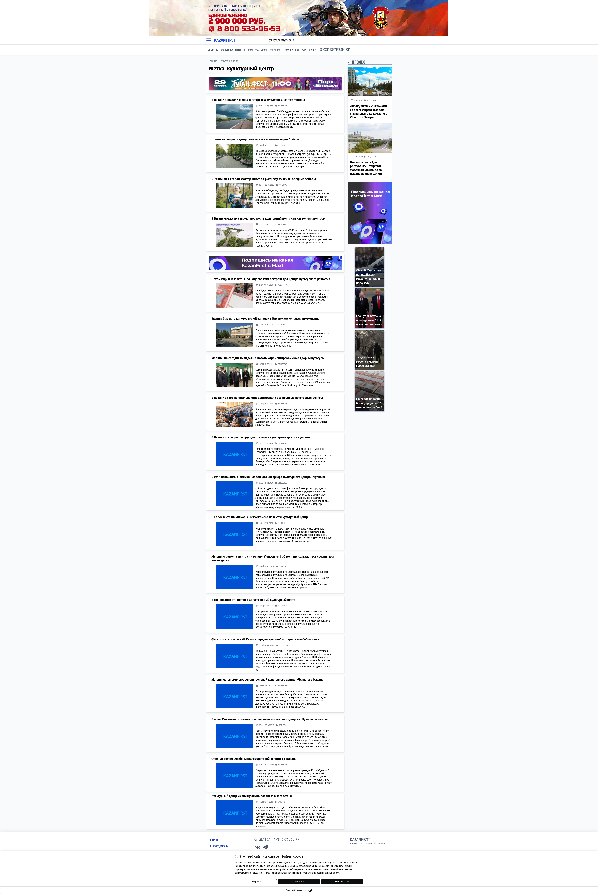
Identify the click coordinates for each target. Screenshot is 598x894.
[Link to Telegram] (265, 847)
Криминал (275, 49)
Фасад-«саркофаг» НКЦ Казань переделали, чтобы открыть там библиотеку (265, 639)
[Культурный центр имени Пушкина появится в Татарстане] (234, 812)
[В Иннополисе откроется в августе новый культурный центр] (234, 616)
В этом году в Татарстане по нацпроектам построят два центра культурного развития (270, 279)
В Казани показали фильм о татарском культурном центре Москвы (258, 100)
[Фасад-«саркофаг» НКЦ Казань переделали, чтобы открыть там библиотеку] (234, 656)
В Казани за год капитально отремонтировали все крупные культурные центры (267, 398)
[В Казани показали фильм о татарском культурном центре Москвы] (234, 116)
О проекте (215, 840)
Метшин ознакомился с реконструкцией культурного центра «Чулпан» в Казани (267, 679)
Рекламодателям (219, 846)
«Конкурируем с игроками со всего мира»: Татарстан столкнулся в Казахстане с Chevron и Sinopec (368, 111)
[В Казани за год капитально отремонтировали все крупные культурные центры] (234, 414)
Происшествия (291, 49)
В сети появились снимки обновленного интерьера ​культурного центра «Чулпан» (268, 477)
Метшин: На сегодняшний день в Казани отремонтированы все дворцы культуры (268, 358)
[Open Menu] (208, 40)
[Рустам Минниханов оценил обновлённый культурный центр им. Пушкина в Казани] (234, 736)
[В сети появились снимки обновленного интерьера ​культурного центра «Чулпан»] (234, 493)
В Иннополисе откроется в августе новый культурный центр (253, 600)
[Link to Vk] (257, 847)
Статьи (312, 49)
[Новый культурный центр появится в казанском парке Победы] (234, 156)
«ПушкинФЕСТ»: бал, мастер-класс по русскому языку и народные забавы (263, 179)
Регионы (282, 224)
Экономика (227, 49)
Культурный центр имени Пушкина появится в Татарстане (251, 796)
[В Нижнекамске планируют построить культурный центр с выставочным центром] (234, 235)
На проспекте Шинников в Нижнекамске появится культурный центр (259, 517)
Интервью (240, 49)
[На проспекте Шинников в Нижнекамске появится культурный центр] (234, 534)
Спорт (264, 49)
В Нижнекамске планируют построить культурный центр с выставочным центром (268, 218)
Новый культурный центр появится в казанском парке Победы (255, 139)
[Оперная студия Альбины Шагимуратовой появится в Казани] (234, 775)
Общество (213, 49)
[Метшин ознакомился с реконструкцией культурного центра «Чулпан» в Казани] (234, 696)
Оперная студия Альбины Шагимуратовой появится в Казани (253, 759)
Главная (213, 61)
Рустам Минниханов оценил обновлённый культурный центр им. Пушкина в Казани (269, 719)
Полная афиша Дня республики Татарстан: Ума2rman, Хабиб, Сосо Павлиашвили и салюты (366, 168)
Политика (253, 49)
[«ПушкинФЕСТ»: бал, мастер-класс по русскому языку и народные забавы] (234, 195)
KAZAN (224, 40)
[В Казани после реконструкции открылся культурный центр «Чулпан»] (234, 454)
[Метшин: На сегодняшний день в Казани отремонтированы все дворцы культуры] (234, 375)
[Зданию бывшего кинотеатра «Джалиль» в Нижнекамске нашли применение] (234, 335)
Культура (283, 185)
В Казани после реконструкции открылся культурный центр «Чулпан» (260, 437)
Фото (303, 49)
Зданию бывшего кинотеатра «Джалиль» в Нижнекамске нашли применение (265, 318)
